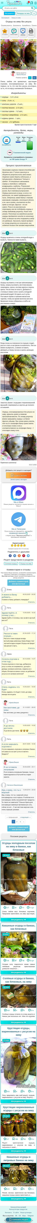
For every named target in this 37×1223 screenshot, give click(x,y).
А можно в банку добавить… (9, 595)
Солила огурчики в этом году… (10, 660)
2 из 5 (15, 545)
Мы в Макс (18, 502)
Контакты (8, 1212)
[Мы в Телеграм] (18, 519)
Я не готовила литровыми (10, 768)
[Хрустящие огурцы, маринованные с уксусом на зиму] (18, 1063)
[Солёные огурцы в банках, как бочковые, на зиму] (18, 996)
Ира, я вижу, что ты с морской (11, 791)
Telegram (30, 1215)
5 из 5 (24, 545)
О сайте (16, 1212)
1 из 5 (12, 545)
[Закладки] (31, 2)
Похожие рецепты (6, 25)
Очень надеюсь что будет (11, 688)
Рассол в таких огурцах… (11, 634)
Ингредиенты (17, 25)
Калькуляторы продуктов (18, 1209)
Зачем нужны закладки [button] (18, 479)
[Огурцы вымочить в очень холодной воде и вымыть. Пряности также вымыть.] (18, 257)
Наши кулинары (26, 1212)
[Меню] (2, 2)
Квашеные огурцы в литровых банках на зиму (18, 1158)
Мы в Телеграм (18, 528)
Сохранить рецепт (20, 1219)
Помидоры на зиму (23, 13)
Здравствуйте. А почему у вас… (9, 613)
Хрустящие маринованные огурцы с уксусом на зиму (18, 1108)
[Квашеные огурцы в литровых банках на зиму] (18, 1174)
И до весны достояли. (9, 726)
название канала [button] (17, 533)
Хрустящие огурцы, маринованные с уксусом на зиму (18, 1031)
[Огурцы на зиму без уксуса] (18, 54)
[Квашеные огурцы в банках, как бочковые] (18, 944)
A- (29, 78)
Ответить (31, 602)
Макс (24, 1215)
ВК (16, 1215)
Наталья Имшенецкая (15, 785)
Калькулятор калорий (18, 1207)
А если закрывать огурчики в (10, 745)
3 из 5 (18, 545)
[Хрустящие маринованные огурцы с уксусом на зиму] (18, 1124)
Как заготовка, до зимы (12, 708)
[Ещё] (34, 13)
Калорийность (26, 25)
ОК (20, 1215)
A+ (34, 78)
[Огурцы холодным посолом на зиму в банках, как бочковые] (18, 878)
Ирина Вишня (14, 702)
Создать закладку (20, 475)
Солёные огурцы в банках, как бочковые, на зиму (18, 980)
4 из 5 (21, 545)
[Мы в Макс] (18, 493)
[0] (24, 34)
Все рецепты (9, 13)
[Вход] (35, 3)
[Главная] (14, 3)
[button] (31, 35)
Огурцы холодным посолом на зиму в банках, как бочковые (18, 846)
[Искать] (32, 8)
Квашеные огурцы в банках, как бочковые (18, 927)
